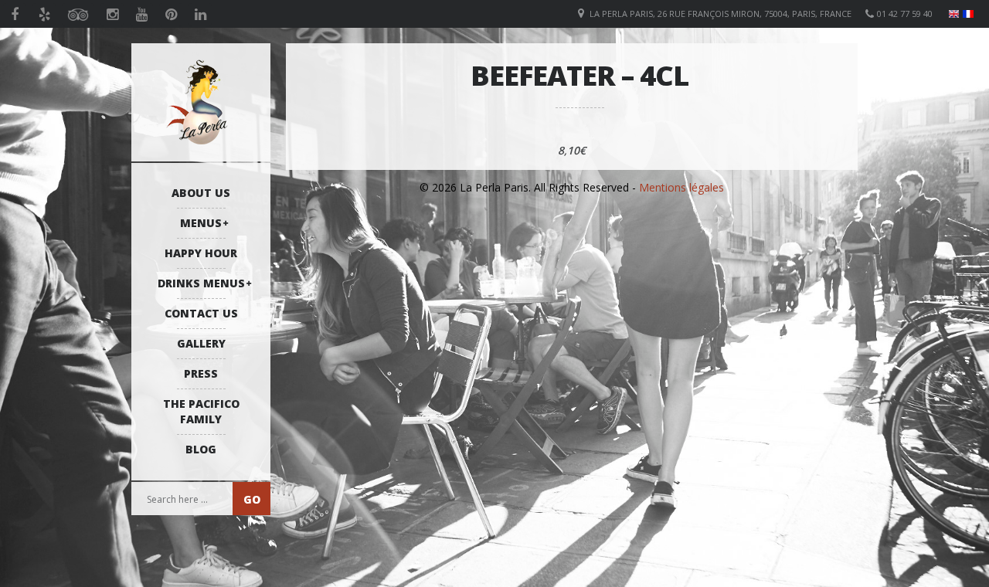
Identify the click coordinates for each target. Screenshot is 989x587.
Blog (200, 449)
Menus (201, 222)
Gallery (201, 343)
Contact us (201, 313)
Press (201, 373)
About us (201, 192)
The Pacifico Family (201, 411)
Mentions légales (681, 187)
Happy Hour (201, 253)
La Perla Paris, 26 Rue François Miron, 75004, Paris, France (720, 13)
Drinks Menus (201, 283)
